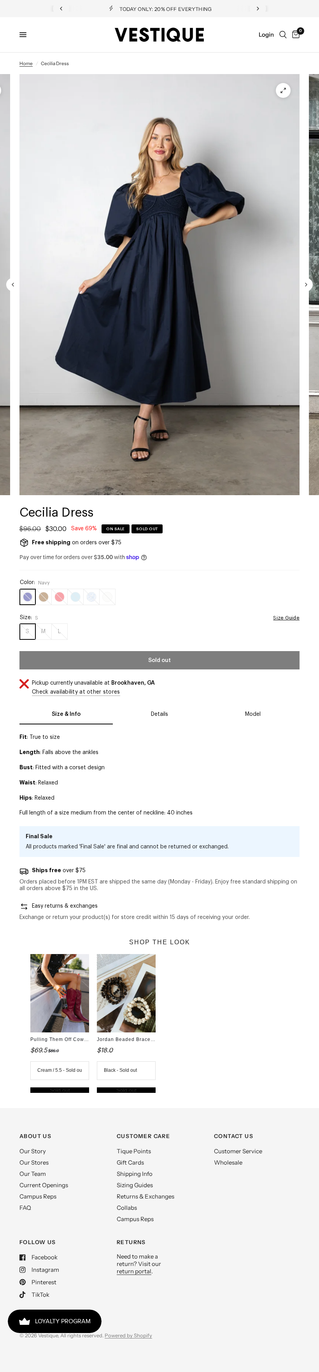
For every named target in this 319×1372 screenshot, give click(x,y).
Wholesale (228, 1162)
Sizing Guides (135, 1185)
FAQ (25, 1207)
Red (59, 597)
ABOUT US (35, 1136)
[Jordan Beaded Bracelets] (126, 993)
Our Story (32, 1151)
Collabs (127, 1207)
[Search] (283, 34)
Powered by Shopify (128, 1335)
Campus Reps (37, 1196)
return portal (134, 1271)
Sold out (60, 1090)
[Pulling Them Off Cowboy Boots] (59, 993)
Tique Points (134, 1151)
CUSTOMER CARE (143, 1136)
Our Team (32, 1173)
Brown (43, 597)
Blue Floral (91, 597)
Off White (107, 597)
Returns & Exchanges (145, 1196)
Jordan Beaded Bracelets (128, 1039)
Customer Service (238, 1151)
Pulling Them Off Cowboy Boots (69, 1039)
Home (26, 63)
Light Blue (75, 597)
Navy (27, 597)
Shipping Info (134, 1173)
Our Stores (34, 1162)
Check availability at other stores (76, 692)
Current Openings (43, 1185)
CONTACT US (233, 1136)
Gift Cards (130, 1162)
